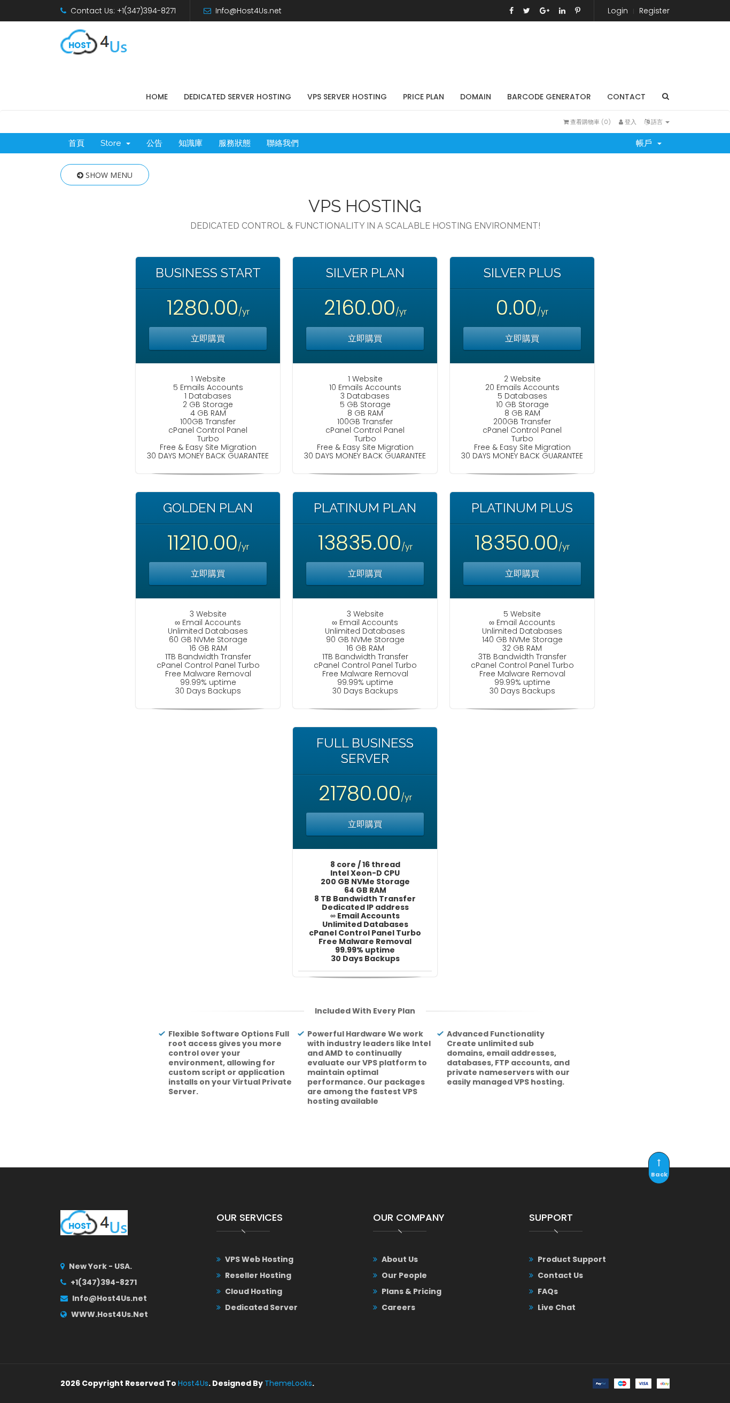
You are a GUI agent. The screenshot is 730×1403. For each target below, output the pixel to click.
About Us (400, 1259)
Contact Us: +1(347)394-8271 (123, 10)
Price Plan (423, 96)
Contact (626, 96)
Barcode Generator (549, 96)
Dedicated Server (261, 1307)
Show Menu (108, 175)
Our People (404, 1275)
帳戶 (646, 143)
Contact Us (560, 1275)
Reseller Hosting (258, 1275)
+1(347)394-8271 (104, 1282)
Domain (475, 96)
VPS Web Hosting (259, 1259)
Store (112, 143)
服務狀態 (235, 143)
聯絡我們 (283, 143)
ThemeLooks (288, 1383)
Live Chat (557, 1307)
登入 (629, 122)
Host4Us (193, 1383)
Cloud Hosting (253, 1291)
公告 (154, 143)
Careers (398, 1307)
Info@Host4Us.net (248, 10)
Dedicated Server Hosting (237, 96)
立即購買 (208, 338)
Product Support (572, 1259)
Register (654, 10)
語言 (656, 122)
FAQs (548, 1291)
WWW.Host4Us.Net (109, 1314)
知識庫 (190, 143)
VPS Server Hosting (347, 96)
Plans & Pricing (411, 1291)
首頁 (76, 143)
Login (618, 10)
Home (157, 96)
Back (659, 1174)
